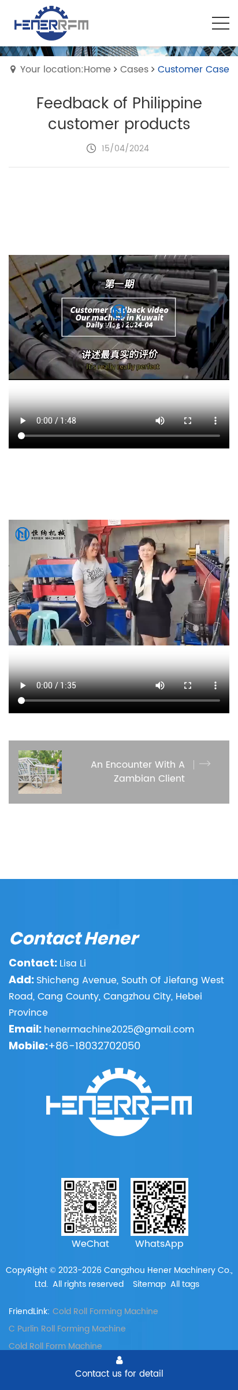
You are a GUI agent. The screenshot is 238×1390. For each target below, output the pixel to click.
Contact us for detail (119, 1374)
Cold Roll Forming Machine (105, 1311)
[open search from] (191, 22)
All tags (184, 1284)
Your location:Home (65, 69)
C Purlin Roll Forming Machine (67, 1329)
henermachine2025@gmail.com (119, 1029)
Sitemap (149, 1284)
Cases (134, 69)
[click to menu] (220, 23)
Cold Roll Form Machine (55, 1346)
